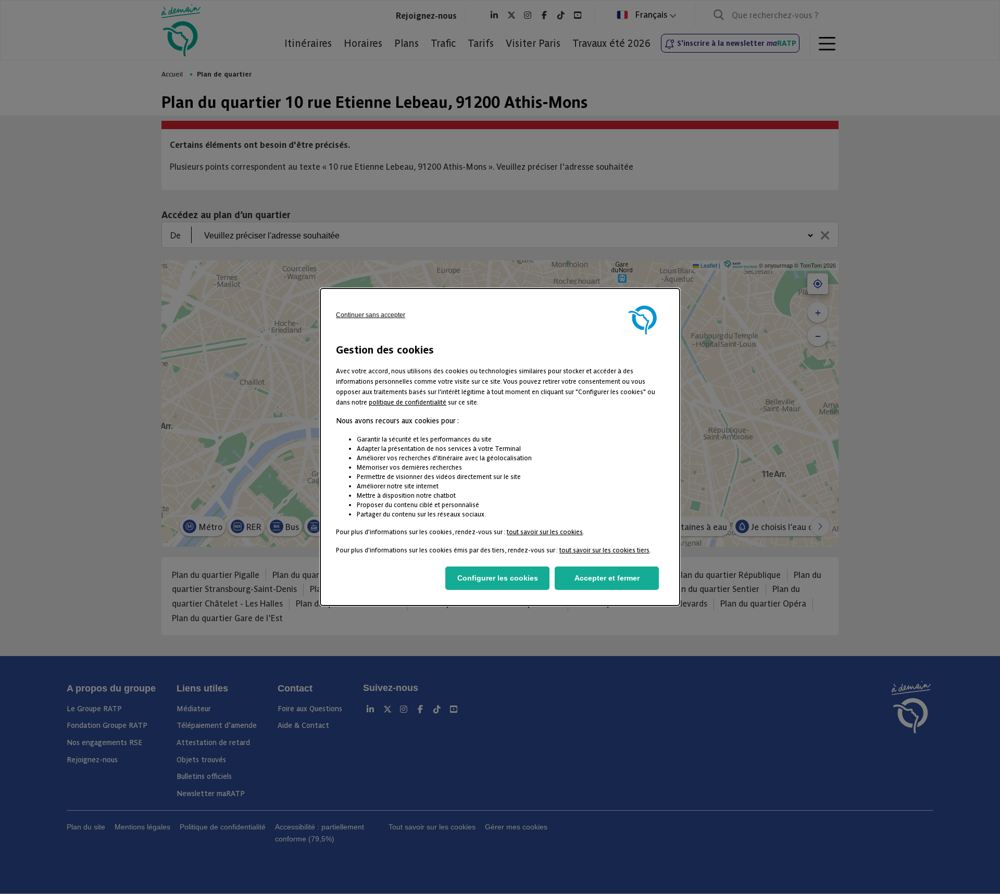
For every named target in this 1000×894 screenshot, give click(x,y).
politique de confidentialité (407, 402)
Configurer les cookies (497, 578)
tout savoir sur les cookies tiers (604, 549)
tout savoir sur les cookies (545, 531)
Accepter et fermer (607, 578)
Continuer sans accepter (370, 315)
